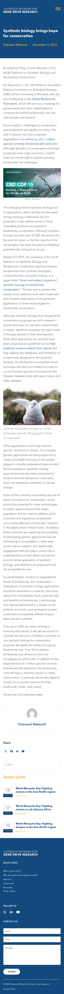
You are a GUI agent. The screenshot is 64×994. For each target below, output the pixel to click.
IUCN (6, 72)
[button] (58, 8)
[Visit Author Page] (32, 714)
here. (40, 694)
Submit (11, 972)
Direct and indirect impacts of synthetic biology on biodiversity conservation (30, 285)
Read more (22, 796)
